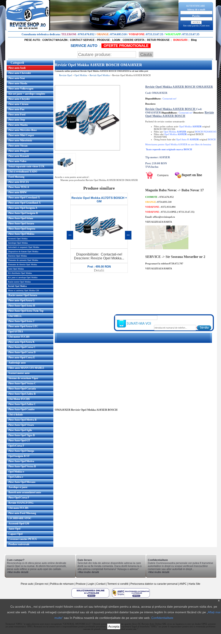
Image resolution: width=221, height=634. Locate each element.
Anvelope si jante (17, 487)
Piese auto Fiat (16, 109)
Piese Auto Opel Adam (20, 218)
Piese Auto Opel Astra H (21, 305)
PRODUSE (103, 40)
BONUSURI (180, 40)
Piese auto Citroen (18, 104)
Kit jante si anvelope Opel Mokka (22, 277)
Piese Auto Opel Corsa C (22, 347)
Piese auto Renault (18, 156)
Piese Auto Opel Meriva (21, 461)
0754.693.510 (118, 34)
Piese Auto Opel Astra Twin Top (26, 310)
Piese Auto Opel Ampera (21, 228)
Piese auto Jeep (16, 119)
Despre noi (42, 583)
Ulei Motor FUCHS (19, 399)
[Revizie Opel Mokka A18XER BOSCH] (87, 149)
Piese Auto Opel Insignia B (23, 213)
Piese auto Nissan (18, 145)
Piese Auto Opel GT (19, 440)
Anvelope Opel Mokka (18, 243)
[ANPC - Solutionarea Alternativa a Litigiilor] (131, 597)
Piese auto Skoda (17, 83)
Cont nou (205, 25)
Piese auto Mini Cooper (21, 135)
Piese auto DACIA (18, 182)
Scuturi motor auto (19, 373)
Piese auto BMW (17, 192)
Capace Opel (15, 533)
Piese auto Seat (16, 78)
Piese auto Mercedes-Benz (22, 130)
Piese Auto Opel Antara (21, 223)
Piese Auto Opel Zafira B (22, 393)
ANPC (183, 583)
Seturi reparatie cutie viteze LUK (26, 166)
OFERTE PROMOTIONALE (126, 46)
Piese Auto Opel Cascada (22, 388)
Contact (100, 583)
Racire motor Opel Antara (22, 295)
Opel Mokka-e (16, 471)
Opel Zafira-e (15, 476)
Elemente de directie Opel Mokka (22, 264)
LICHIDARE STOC (20, 518)
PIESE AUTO (32, 40)
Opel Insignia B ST (19, 456)
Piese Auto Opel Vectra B (22, 466)
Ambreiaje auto (17, 362)
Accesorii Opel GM (18, 523)
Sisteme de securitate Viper (23, 378)
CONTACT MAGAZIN (55, 40)
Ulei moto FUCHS (18, 507)
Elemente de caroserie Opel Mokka (23, 260)
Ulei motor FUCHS (19, 336)
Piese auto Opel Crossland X (24, 197)
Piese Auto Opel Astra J (21, 321)
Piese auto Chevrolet (19, 73)
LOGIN (116, 40)
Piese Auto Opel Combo (21, 409)
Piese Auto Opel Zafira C (22, 404)
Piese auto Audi (16, 67)
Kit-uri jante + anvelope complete (26, 93)
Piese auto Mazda (18, 124)
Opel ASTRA (15, 331)
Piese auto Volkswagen (20, 88)
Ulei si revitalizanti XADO (22, 171)
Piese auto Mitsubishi (20, 140)
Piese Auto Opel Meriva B (22, 419)
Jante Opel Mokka (16, 269)
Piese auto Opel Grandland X (24, 202)
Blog (193, 40)
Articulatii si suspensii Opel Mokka (23, 247)
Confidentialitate (162, 618)
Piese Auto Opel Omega (21, 450)
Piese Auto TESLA (18, 187)
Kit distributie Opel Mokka (20, 273)
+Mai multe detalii (17, 572)
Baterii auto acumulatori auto (24, 492)
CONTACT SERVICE (82, 40)
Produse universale (18, 544)
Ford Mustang (16, 176)
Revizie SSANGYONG (20, 502)
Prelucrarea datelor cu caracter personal (154, 583)
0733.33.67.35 (154, 34)
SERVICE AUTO (84, 46)
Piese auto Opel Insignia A (22, 207)
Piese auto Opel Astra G (21, 300)
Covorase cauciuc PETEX (22, 539)
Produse (81, 583)
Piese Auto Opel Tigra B (21, 435)
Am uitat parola (191, 25)
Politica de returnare (62, 583)
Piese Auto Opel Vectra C (22, 383)
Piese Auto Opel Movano (21, 482)
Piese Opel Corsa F (18, 497)
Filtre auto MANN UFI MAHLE (26, 367)
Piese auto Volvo (17, 161)
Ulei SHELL (15, 316)
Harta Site (194, 583)
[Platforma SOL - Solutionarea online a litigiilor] (90, 597)
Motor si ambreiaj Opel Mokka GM (23, 290)
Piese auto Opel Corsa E (21, 357)
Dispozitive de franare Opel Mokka (23, 251)
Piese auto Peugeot (18, 150)
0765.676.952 (86, 34)
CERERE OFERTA (134, 40)
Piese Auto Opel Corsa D (22, 352)
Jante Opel (14, 528)
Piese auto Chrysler (19, 99)
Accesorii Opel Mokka (17, 238)
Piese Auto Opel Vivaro (21, 424)
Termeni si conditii (117, 583)
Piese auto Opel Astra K (21, 341)
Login (91, 583)
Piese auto (27, 583)
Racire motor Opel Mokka (19, 282)
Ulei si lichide (15, 414)
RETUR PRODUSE (158, 40)
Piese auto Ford (16, 114)
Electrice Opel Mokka (17, 256)
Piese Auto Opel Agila (20, 430)
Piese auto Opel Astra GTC (23, 326)
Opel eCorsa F (16, 445)
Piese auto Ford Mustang (22, 513)
